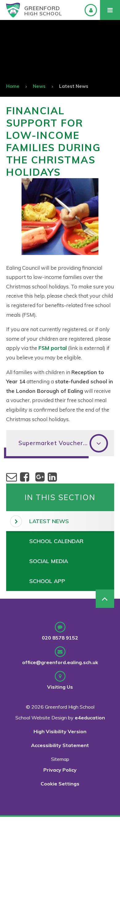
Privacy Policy (60, 770)
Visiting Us (60, 687)
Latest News (73, 86)
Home (12, 86)
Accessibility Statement (60, 745)
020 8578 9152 (60, 638)
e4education (90, 717)
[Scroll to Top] (105, 598)
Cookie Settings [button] (60, 784)
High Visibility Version (60, 731)
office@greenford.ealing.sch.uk (60, 662)
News (39, 86)
